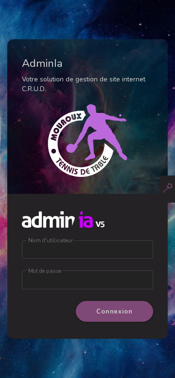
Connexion (114, 311)
